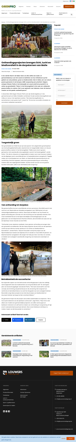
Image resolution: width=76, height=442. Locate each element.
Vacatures (58, 6)
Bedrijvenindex (69, 6)
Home (3, 22)
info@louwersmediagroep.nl (64, 399)
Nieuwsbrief (50, 6)
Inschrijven (64, 103)
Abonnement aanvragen (24, 396)
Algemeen (4, 13)
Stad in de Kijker (6, 68)
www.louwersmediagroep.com (64, 429)
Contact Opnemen (25, 392)
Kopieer (41, 320)
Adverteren (42, 6)
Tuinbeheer (25, 13)
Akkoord (70, 438)
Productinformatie (15, 13)
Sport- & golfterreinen (50, 13)
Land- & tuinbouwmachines (36, 13)
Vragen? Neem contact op (61, 373)
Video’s (35, 6)
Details (63, 438)
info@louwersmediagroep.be (64, 421)
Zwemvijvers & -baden (63, 13)
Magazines (21, 6)
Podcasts (28, 6)
